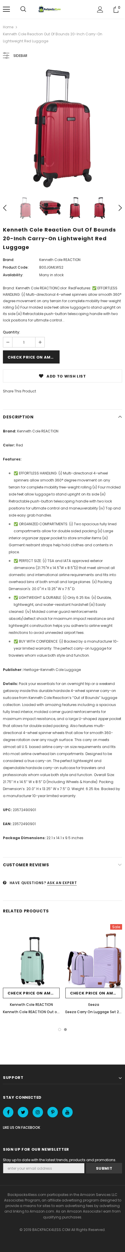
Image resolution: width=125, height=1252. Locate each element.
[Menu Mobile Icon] (6, 9)
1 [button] (59, 1029)
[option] (62, 128)
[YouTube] (67, 1112)
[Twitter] (23, 1112)
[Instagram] (38, 1112)
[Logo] (50, 9)
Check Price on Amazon (34, 357)
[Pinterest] (52, 1112)
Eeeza (93, 1004)
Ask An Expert (62, 882)
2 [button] (65, 1029)
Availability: (13, 274)
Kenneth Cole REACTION (60, 259)
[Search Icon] (23, 9)
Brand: (8, 259)
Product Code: (15, 267)
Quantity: (11, 332)
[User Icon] (100, 9)
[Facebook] (8, 1112)
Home (8, 27)
